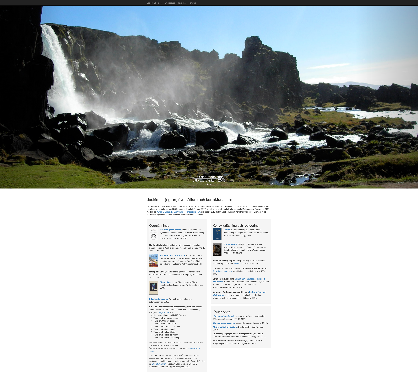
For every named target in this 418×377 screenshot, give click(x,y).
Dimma (227, 229)
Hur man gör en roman (170, 229)
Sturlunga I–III (230, 244)
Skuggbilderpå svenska (224, 322)
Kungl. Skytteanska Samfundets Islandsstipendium (179, 211)
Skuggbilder (223, 176)
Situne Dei (238, 263)
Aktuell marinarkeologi (222, 271)
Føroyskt (192, 2)
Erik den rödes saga (158, 299)
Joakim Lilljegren (154, 2)
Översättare (170, 2)
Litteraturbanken (159, 363)
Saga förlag (164, 312)
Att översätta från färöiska (225, 326)
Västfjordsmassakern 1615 (172, 255)
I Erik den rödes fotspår (224, 316)
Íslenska (181, 2)
